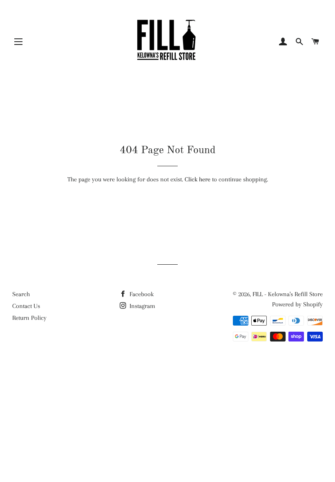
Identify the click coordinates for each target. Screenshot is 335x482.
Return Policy (29, 317)
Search (21, 294)
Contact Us (26, 306)
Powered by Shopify (297, 304)
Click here (197, 179)
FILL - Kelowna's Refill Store (287, 294)
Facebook (141, 294)
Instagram (141, 306)
